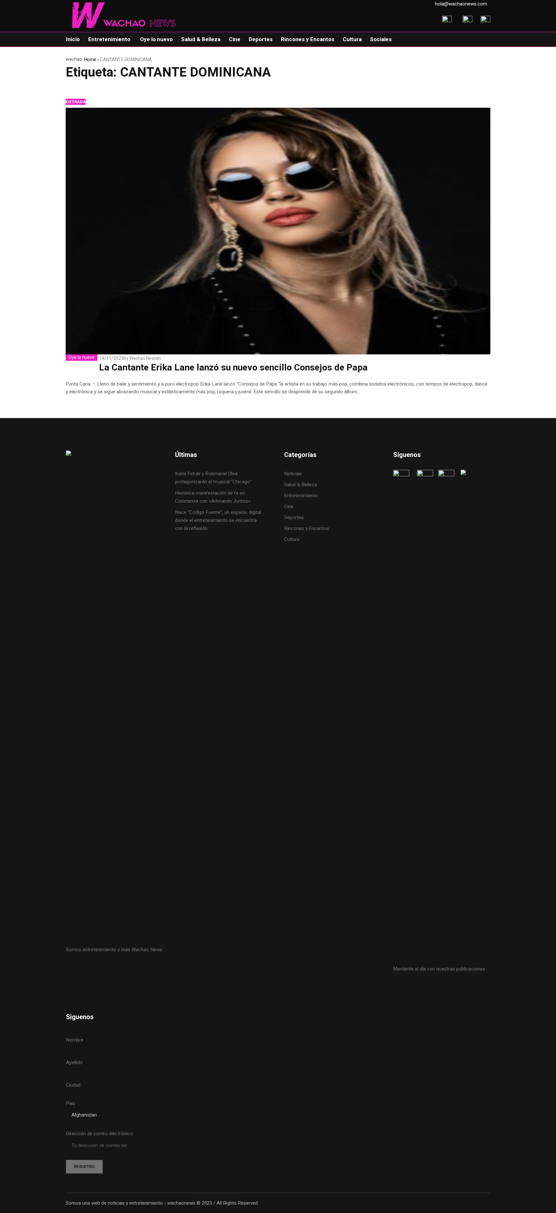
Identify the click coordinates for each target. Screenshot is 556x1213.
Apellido (74, 1062)
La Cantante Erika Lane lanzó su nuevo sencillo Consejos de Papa (233, 367)
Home (90, 59)
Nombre (74, 1040)
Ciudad (73, 1085)
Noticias (293, 473)
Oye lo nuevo (82, 357)
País (70, 1103)
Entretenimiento (301, 495)
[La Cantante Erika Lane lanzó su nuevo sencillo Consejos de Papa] (278, 231)
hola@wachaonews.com (461, 3)
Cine (289, 506)
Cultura (291, 539)
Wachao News (143, 358)
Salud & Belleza (300, 484)
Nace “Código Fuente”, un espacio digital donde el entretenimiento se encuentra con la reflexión (218, 520)
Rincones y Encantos (306, 528)
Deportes (294, 517)
